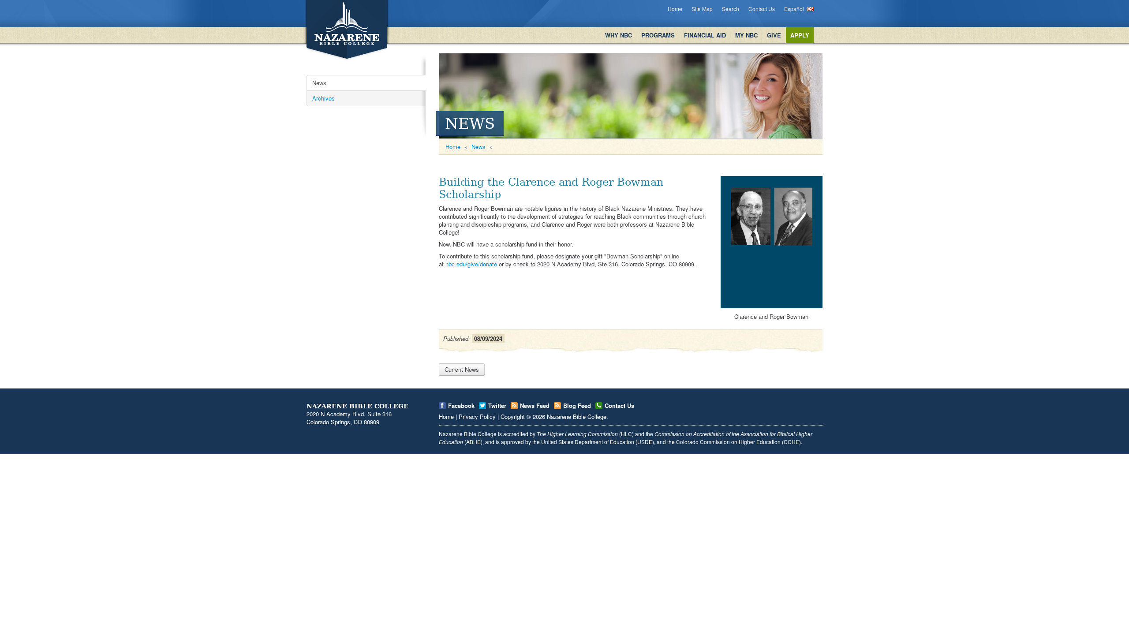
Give (774, 35)
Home (675, 8)
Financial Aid (705, 35)
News (319, 82)
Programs (658, 35)
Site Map (702, 8)
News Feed (535, 405)
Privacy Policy (477, 416)
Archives (323, 98)
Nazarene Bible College (576, 416)
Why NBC (618, 35)
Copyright (513, 416)
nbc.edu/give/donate (471, 264)
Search (730, 8)
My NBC (746, 35)
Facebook (461, 405)
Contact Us (761, 8)
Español (794, 8)
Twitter (497, 405)
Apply (799, 35)
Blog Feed (577, 405)
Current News (462, 369)
